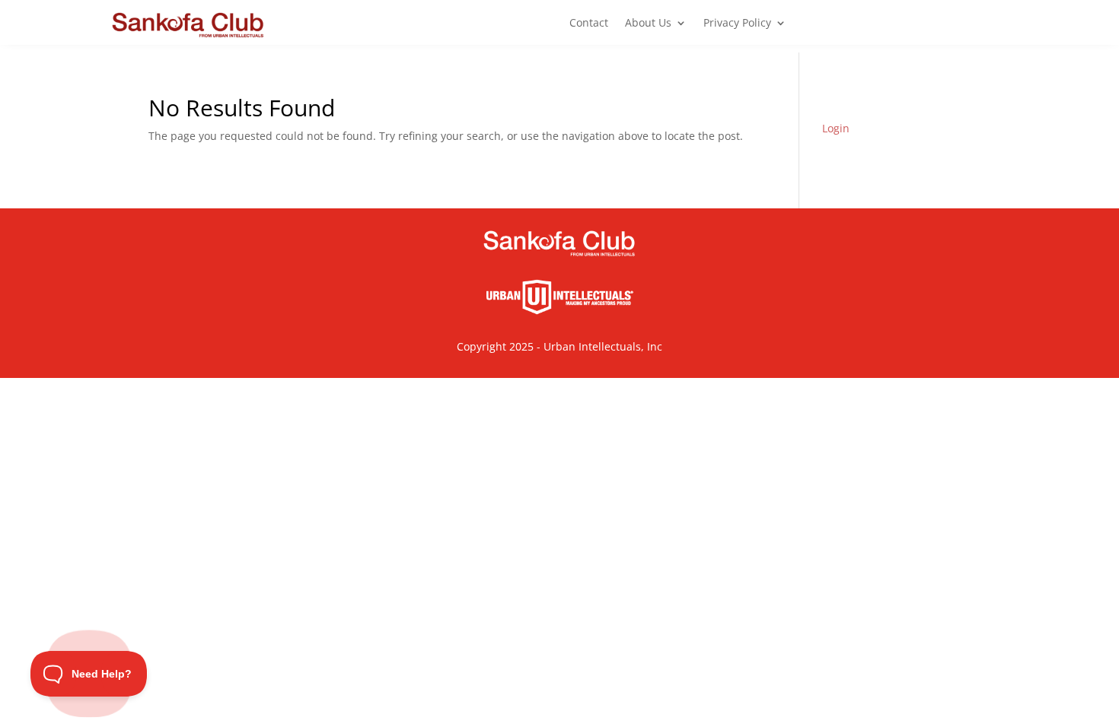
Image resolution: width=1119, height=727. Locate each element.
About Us (648, 23)
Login (836, 128)
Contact (588, 23)
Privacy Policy (737, 23)
